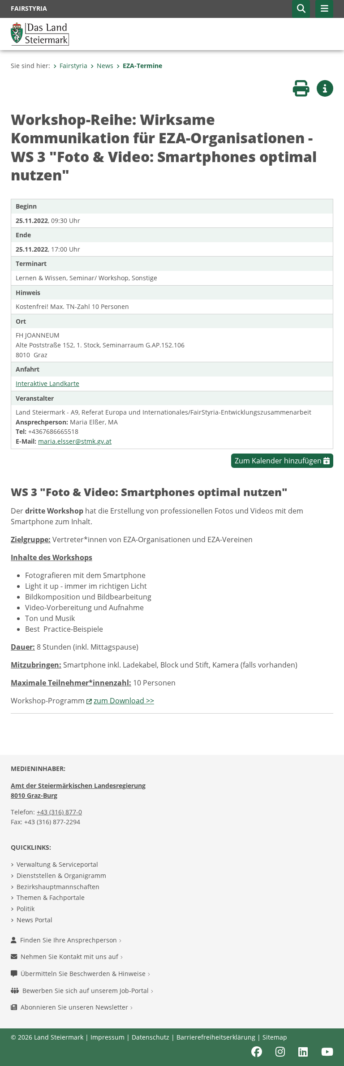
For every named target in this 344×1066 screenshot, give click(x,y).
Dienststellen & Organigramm (61, 875)
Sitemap (274, 1037)
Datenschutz (150, 1037)
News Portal (34, 920)
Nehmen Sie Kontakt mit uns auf (70, 956)
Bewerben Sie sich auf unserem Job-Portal (86, 990)
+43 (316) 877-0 (59, 812)
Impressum (107, 1037)
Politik (25, 908)
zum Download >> (124, 701)
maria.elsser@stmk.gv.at (75, 441)
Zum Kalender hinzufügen (279, 461)
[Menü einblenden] (324, 9)
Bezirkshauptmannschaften (58, 886)
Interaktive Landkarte (47, 383)
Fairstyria (73, 65)
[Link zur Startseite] (40, 33)
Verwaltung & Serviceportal (57, 864)
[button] (301, 9)
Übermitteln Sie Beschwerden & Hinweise (84, 973)
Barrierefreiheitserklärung (215, 1037)
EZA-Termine (142, 65)
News (105, 65)
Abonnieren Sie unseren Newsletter (75, 1007)
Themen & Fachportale (51, 897)
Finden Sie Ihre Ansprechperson (69, 940)
